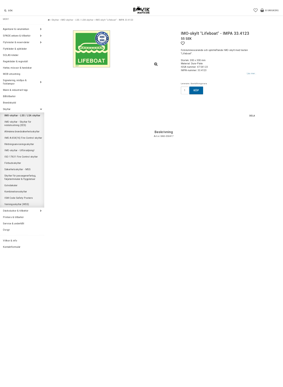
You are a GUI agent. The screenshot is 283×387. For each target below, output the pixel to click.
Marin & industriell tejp (15, 90)
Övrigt (6, 229)
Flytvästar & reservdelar (16, 42)
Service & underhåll (13, 223)
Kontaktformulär (11, 247)
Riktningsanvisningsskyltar (19, 144)
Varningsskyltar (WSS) (16, 204)
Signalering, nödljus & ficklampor (15, 82)
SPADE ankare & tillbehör (17, 35)
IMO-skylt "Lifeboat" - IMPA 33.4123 (114, 20)
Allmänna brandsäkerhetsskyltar (22, 131)
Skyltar (7, 109)
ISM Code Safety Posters (18, 198)
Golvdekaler (11, 185)
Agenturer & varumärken (16, 29)
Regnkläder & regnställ (15, 61)
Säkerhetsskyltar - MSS (17, 169)
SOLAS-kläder (10, 55)
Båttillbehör (9, 96)
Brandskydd (9, 102)
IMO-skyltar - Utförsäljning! (19, 150)
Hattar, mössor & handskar (17, 67)
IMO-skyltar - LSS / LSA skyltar (22, 115)
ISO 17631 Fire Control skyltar (21, 156)
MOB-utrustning (11, 74)
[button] (256, 10)
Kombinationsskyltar (15, 191)
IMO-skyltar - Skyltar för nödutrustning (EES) (17, 123)
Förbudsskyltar (12, 163)
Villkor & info (10, 240)
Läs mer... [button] (251, 73)
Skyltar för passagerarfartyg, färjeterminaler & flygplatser (20, 177)
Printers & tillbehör (13, 217)
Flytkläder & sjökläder (15, 48)
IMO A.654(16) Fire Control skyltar (23, 137)
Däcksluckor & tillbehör (15, 210)
